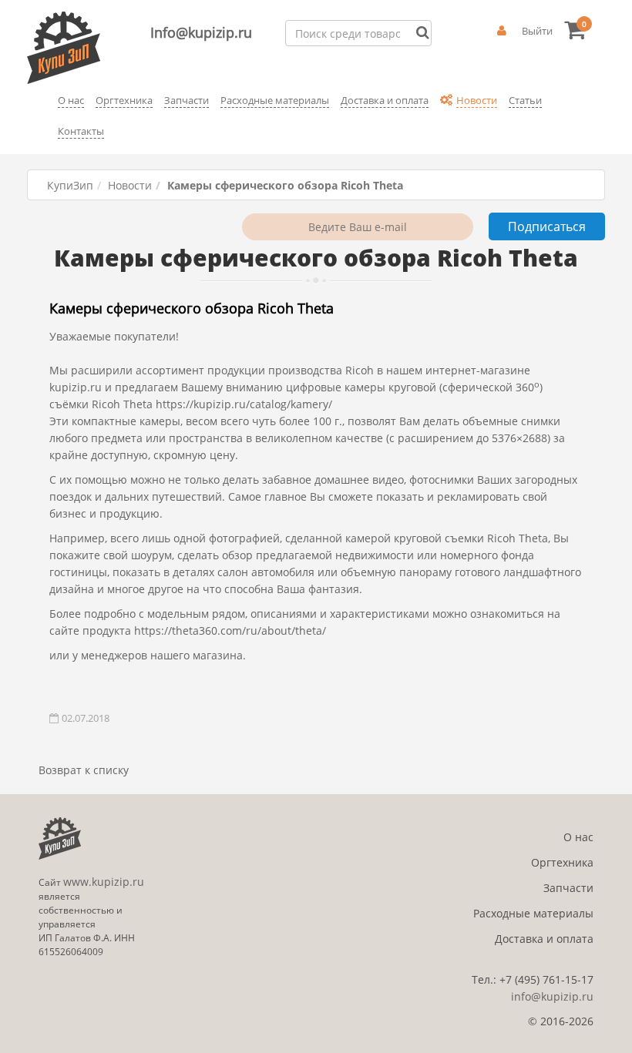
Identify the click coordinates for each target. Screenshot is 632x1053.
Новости (130, 185)
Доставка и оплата (544, 938)
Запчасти (568, 887)
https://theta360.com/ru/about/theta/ (230, 630)
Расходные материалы (533, 913)
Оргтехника (562, 862)
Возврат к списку (84, 770)
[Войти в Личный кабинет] (501, 30)
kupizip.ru (75, 387)
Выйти (537, 31)
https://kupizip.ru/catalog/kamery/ (244, 404)
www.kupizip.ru (103, 881)
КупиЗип (70, 185)
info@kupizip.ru (552, 996)
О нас (578, 837)
